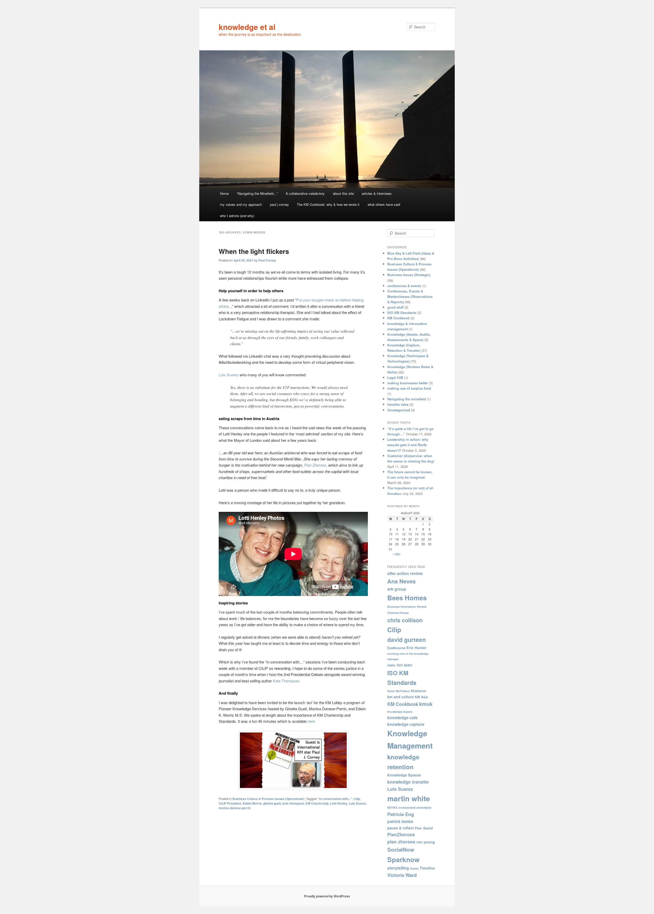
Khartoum (418, 691)
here (311, 721)
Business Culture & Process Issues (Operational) (268, 798)
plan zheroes (401, 842)
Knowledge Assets (399, 712)
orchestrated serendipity (415, 807)
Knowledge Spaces (404, 774)
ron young (425, 841)
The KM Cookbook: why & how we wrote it (328, 204)
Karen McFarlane (398, 691)
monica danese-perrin (235, 808)
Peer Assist (424, 828)
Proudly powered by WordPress (327, 896)
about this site (343, 193)
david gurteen (406, 639)
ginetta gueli (272, 803)
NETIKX (392, 807)
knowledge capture (405, 724)
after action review (405, 573)
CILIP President (230, 803)
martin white (408, 798)
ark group (396, 589)
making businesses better (407, 382)
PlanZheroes (401, 834)
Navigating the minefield (406, 399)
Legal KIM (395, 377)
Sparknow (403, 859)
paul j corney (279, 204)
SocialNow (400, 849)
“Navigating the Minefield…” (257, 193)
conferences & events (404, 285)
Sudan (414, 868)
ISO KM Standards (401, 312)
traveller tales (397, 404)
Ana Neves (401, 581)
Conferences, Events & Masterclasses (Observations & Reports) (410, 296)
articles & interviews (377, 193)
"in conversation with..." (335, 798)
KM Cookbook (398, 317)
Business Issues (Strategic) (408, 274)
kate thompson (293, 803)
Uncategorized (398, 410)
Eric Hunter (416, 647)
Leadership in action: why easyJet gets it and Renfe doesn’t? (407, 445)
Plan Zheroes (315, 465)
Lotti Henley (338, 803)
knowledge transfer (408, 782)
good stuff (395, 307)
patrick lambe (400, 821)
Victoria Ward (402, 875)
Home (224, 193)
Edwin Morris (252, 803)
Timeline (427, 868)
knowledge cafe (402, 717)
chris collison (405, 620)
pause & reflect (400, 827)
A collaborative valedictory (305, 193)
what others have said (384, 204)
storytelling (398, 868)
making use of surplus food (409, 388)
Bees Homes (407, 597)
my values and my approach (241, 204)
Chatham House (398, 613)
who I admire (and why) (237, 215)
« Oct (396, 554)
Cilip (357, 798)
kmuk (426, 703)
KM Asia (421, 697)
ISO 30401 (405, 665)
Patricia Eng (400, 814)
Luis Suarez (229, 374)
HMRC (391, 665)
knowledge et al (247, 26)
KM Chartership (317, 803)
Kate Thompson (286, 680)
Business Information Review (406, 606)
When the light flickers (254, 251)
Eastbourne (396, 648)
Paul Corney (267, 260)
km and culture (400, 696)
